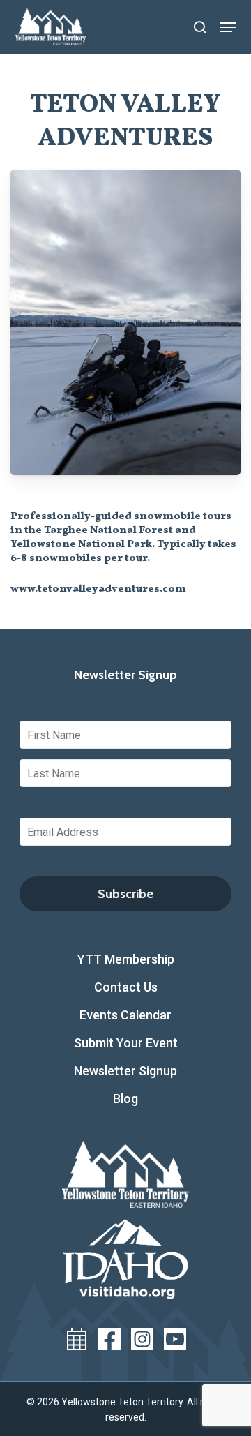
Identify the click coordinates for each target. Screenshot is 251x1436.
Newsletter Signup (125, 1070)
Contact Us (126, 987)
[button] (228, 27)
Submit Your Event (126, 1042)
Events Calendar (125, 1015)
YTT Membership (125, 959)
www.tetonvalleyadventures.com (98, 589)
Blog (125, 1098)
